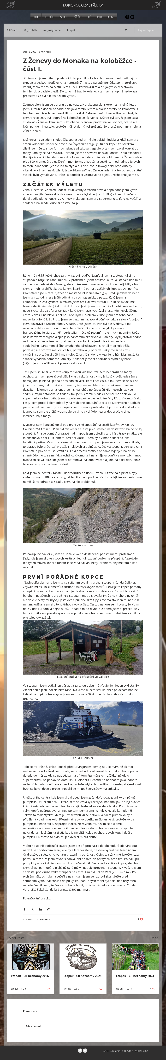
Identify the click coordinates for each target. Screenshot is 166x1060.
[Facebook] (127, 17)
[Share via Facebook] (24, 909)
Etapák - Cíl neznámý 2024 (135, 976)
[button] (126, 30)
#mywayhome (52, 30)
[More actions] (141, 52)
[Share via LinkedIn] (40, 909)
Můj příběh (30, 30)
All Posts (12, 30)
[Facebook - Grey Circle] (80, 1050)
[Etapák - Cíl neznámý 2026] (30, 957)
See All (155, 937)
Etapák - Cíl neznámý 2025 (82, 976)
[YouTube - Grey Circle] (85, 1050)
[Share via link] (48, 909)
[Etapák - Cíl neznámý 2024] (135, 957)
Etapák (71, 30)
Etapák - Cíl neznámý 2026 (30, 976)
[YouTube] (132, 17)
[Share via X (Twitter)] (32, 909)
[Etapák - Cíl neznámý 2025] (83, 957)
